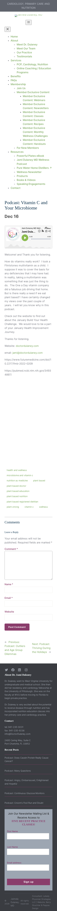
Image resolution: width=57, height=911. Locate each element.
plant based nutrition (17, 496)
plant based (39, 480)
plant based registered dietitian (22, 501)
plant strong (13, 506)
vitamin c (29, 506)
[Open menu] (29, 22)
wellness (43, 506)
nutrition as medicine (17, 480)
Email (9, 597)
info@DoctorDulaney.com (18, 734)
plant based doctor (16, 486)
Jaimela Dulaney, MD (15, 902)
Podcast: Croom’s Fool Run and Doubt (24, 803)
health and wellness (17, 470)
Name (9, 584)
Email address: (14, 862)
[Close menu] (8, 29)
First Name (12, 831)
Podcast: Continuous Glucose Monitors (25, 793)
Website (9, 611)
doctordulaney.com (27, 345)
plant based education (18, 491)
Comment (11, 548)
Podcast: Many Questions (18, 770)
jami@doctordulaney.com (27, 352)
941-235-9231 (15, 727)
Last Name (12, 847)
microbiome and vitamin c (20, 475)
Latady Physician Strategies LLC (41, 899)
